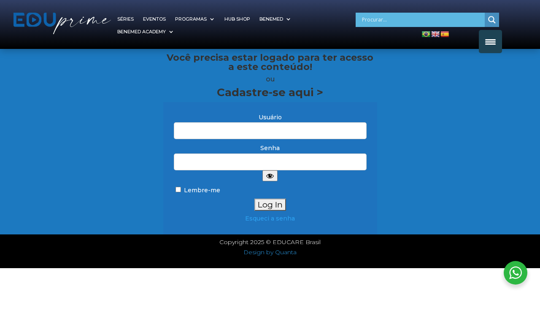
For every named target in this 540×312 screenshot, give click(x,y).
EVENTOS (154, 19)
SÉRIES (125, 19)
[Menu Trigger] (490, 41)
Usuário (270, 117)
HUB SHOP (237, 19)
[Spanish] (444, 34)
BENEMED (271, 19)
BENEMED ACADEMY (141, 32)
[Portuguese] (426, 34)
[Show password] (270, 175)
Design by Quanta (270, 252)
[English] (435, 34)
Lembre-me (201, 190)
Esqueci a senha (270, 218)
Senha (270, 148)
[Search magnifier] (492, 20)
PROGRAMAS (191, 19)
